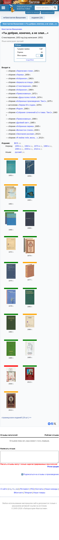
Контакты (39, 489)
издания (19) (37, 18)
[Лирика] (30, 173)
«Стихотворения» (23, 86)
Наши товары (39, 493)
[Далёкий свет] (11, 355)
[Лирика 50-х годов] (11, 303)
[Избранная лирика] (30, 355)
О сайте (3, 489)
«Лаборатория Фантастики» (35, 508)
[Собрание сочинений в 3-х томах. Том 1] (30, 304)
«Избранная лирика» (25, 126)
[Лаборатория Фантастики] (12, 8)
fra (13, 489)
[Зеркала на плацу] (30, 197)
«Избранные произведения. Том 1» (31, 101)
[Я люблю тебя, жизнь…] (30, 379)
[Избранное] (11, 194)
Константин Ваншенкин (12, 29)
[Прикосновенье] (11, 249)
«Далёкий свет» (22, 123)
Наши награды (51, 489)
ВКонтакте (18, 493)
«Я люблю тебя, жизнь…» (27, 138)
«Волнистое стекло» (24, 130)
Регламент (24, 489)
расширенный (47, 12)
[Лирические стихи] (11, 173)
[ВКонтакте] (49, 424)
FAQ (32, 489)
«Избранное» (22, 78)
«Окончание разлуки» (25, 134)
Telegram (28, 493)
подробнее (30, 60)
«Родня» (19, 109)
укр (16, 489)
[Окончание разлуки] (11, 407)
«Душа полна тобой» (27, 97)
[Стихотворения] (11, 219)
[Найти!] (54, 7)
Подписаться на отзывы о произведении (41, 474)
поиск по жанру (32, 12)
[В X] (55, 424)
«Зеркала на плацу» (24, 82)
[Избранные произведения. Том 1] (11, 278)
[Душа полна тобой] (30, 246)
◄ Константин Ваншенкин (14, 18)
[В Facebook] (52, 424)
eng (9, 489)
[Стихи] (30, 225)
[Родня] (11, 329)
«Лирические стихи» (24, 71)
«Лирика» (20, 75)
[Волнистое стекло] (11, 381)
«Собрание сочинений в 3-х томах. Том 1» (34, 112)
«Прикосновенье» (23, 94)
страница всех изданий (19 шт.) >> (16, 418)
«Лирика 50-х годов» (27, 105)
